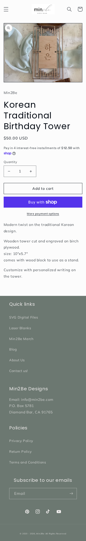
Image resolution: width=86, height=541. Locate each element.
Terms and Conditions (27, 462)
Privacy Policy (21, 441)
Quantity (10, 162)
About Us (17, 360)
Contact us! (18, 371)
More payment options (43, 213)
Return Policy (20, 451)
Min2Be (40, 533)
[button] (6, 9)
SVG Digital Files (23, 317)
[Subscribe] (71, 493)
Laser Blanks (20, 328)
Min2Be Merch (21, 339)
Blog (13, 349)
